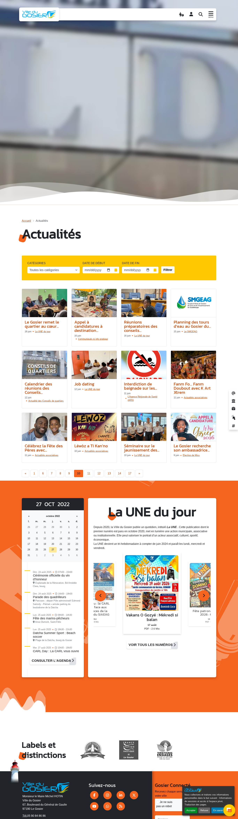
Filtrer (167, 270)
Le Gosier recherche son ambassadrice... (192, 448)
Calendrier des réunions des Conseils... (38, 388)
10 (78, 473)
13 (109, 473)
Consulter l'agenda (52, 660)
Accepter (190, 810)
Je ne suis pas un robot (164, 804)
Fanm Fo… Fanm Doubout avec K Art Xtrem (192, 388)
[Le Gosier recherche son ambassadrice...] (193, 427)
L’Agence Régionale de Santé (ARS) (142, 398)
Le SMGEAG (190, 331)
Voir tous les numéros (151, 645)
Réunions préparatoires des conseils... (140, 326)
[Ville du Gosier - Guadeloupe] (46, 787)
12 (99, 473)
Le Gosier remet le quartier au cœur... (42, 324)
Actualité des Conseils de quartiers (46, 401)
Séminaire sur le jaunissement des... (141, 448)
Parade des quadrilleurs (49, 597)
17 (129, 473)
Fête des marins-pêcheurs (51, 618)
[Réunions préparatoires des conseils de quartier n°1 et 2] (143, 303)
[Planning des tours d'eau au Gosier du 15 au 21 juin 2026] (193, 303)
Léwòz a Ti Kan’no (91, 446)
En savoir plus (220, 810)
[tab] (100, 595)
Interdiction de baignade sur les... (140, 386)
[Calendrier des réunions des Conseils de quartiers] (44, 365)
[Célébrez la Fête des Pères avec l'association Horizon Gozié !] (44, 427)
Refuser (204, 810)
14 (119, 473)
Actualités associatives (195, 397)
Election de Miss (191, 455)
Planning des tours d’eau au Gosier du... (192, 324)
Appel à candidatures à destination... (88, 326)
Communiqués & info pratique (93, 339)
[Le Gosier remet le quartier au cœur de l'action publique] (44, 303)
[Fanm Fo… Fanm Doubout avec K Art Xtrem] (193, 365)
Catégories (36, 263)
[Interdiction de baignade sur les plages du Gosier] (143, 365)
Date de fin (130, 263)
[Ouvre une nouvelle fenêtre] (94, 795)
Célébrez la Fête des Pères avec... (44, 448)
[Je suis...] (181, 14)
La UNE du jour (42, 331)
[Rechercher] (201, 14)
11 (88, 473)
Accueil (26, 220)
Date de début (94, 263)
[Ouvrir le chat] (229, 810)
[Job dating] (94, 365)
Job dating (84, 384)
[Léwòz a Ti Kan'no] (94, 427)
